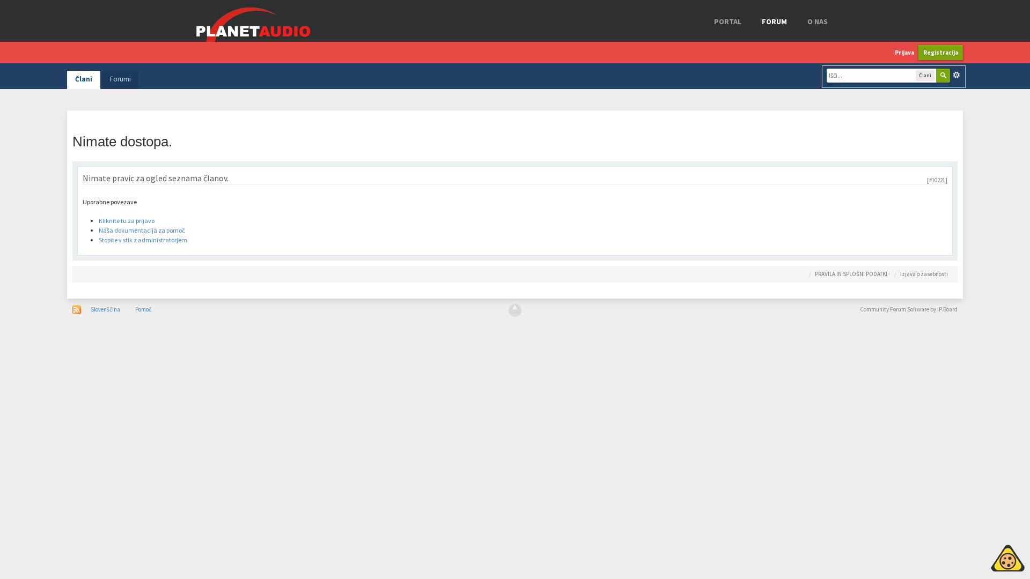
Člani (83, 79)
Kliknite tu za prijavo (126, 221)
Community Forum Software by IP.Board (909, 309)
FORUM (774, 21)
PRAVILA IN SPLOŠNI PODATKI (851, 274)
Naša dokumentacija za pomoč (142, 230)
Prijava (904, 52)
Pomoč (143, 309)
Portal (727, 21)
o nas (817, 21)
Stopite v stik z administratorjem (143, 240)
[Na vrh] (515, 310)
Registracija (940, 52)
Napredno (956, 75)
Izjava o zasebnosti (924, 274)
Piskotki (983, 556)
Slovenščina (105, 309)
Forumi (120, 79)
